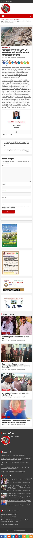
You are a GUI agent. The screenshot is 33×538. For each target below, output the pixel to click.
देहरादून (8, 360)
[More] (27, 62)
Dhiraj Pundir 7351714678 (26, 534)
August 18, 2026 (6, 340)
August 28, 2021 (6, 57)
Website (4, 197)
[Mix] (21, 62)
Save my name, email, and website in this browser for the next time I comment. (15, 206)
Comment (5, 166)
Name (4, 184)
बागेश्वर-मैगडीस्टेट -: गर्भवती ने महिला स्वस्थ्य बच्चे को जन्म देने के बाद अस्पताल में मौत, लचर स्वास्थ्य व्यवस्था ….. (19, 502)
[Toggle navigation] (3, 16)
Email (4, 191)
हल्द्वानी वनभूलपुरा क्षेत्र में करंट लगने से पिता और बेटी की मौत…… (14, 455)
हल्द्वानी (8, 333)
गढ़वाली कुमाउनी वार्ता (6, 47)
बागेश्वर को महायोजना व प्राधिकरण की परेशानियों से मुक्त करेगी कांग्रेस (16, 150)
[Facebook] (3, 62)
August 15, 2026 (6, 369)
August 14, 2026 (6, 397)
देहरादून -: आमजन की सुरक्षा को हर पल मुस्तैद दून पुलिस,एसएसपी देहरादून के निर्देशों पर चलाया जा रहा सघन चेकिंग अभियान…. (16, 366)
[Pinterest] (15, 62)
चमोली (8, 389)
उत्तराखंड (4, 333)
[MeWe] (18, 62)
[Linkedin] (12, 62)
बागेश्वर (8, 417)
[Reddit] (9, 62)
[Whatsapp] (24, 62)
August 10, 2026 (6, 424)
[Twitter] (6, 62)
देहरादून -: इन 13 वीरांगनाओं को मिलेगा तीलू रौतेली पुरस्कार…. (13, 471)
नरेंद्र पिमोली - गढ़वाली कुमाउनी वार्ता (18, 57)
